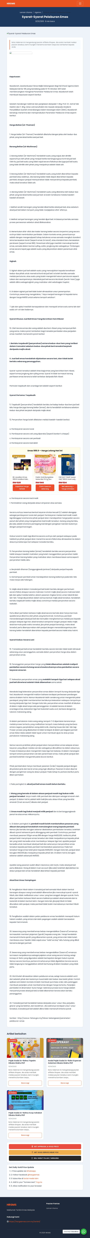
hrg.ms (39, 1182)
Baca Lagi (25, 1083)
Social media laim (30, 1178)
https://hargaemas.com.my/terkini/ (24, 1221)
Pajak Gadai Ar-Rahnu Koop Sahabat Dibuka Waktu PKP (25, 1114)
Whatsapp (31, 1171)
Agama (38, 12)
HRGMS (11, 3)
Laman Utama (26, 12)
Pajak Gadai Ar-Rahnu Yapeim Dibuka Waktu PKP (22, 1061)
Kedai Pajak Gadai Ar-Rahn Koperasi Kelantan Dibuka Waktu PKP (64, 1061)
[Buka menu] (80, 3)
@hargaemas (33, 1174)
